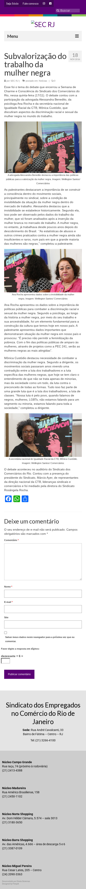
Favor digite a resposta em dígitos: (20, 648)
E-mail (8, 602)
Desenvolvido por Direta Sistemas (16, 881)
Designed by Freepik (10, 884)
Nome (8, 586)
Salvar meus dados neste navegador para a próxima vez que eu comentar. (40, 639)
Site (6, 617)
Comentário (11, 540)
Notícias (43, 81)
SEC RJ (14, 81)
